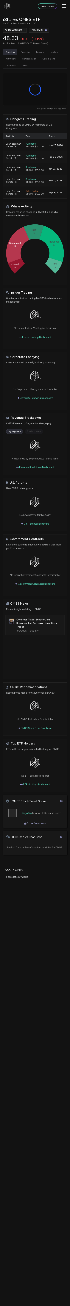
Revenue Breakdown (26, 417)
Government (48, 58)
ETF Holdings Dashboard (36, 784)
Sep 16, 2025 (55, 192)
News (24, 65)
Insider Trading (21, 292)
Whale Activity (21, 206)
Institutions (10, 58)
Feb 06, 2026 (56, 157)
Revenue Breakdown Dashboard (36, 467)
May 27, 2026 (56, 145)
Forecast (40, 52)
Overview (10, 52)
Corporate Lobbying (25, 357)
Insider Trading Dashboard (36, 337)
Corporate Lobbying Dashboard (36, 398)
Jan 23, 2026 (55, 169)
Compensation (29, 58)
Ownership (10, 65)
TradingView (59, 108)
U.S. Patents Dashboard (36, 523)
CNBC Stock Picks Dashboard (36, 728)
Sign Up (27, 813)
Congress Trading (23, 119)
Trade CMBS (37, 30)
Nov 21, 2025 (55, 180)
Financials (25, 52)
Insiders (53, 52)
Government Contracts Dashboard (36, 583)
